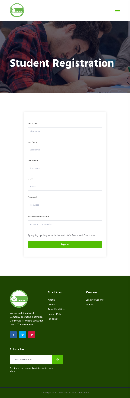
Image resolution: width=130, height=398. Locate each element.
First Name (33, 124)
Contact (52, 305)
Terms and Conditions (83, 235)
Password (32, 197)
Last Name (32, 142)
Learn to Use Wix (95, 300)
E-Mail (30, 179)
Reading (90, 305)
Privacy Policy (55, 314)
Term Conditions (56, 309)
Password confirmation (38, 217)
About (51, 300)
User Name (33, 160)
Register (65, 244)
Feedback (53, 319)
